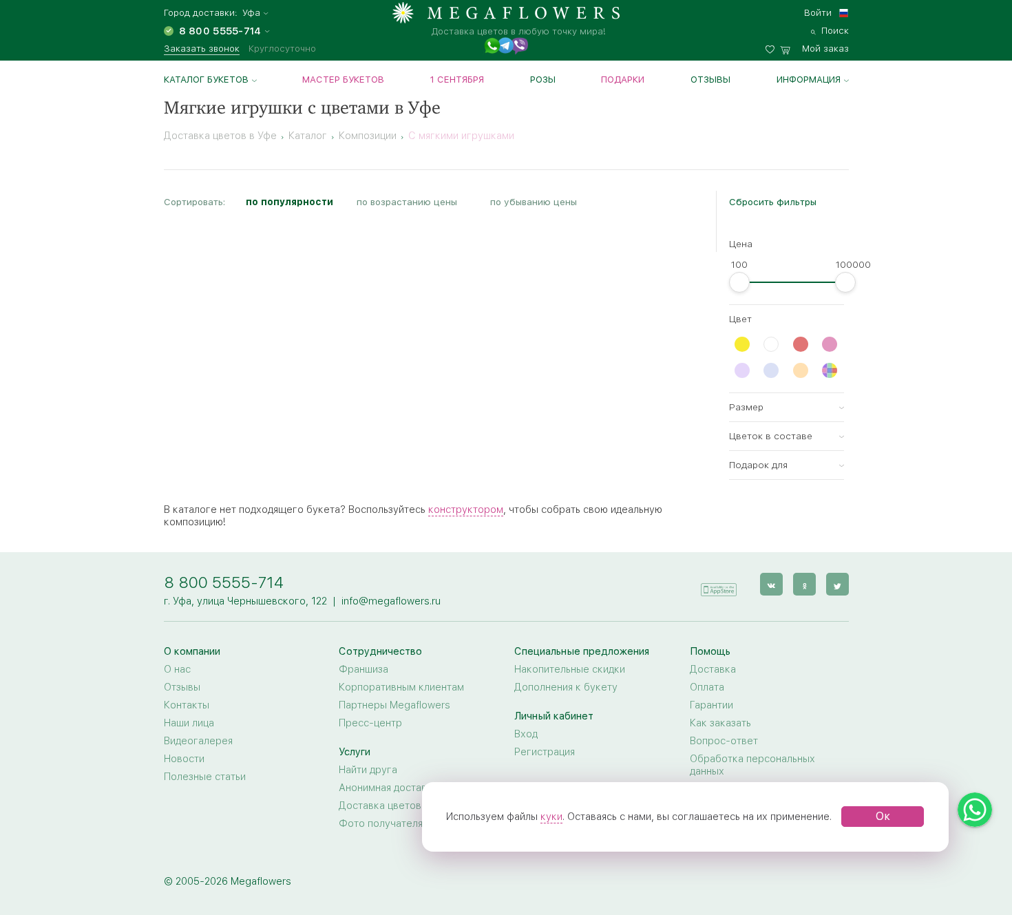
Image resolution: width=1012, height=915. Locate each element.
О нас (177, 669)
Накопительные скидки (569, 669)
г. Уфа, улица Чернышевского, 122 (245, 601)
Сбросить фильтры (772, 201)
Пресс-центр (370, 723)
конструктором (465, 509)
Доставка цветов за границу (407, 805)
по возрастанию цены (407, 201)
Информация (809, 79)
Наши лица (189, 723)
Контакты (186, 705)
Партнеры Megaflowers (394, 705)
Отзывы (710, 79)
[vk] (771, 584)
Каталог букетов (206, 79)
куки (551, 816)
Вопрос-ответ (724, 741)
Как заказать (720, 723)
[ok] (804, 584)
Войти (818, 12)
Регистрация (544, 752)
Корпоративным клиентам (401, 687)
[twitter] (837, 584)
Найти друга (368, 770)
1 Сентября (457, 79)
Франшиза (363, 669)
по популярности (289, 201)
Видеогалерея (198, 741)
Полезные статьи (205, 776)
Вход (526, 734)
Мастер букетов (343, 79)
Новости (184, 759)
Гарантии (711, 705)
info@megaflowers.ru (391, 601)
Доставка (713, 669)
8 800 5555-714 (224, 582)
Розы (543, 79)
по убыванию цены (533, 201)
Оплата (707, 687)
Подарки (622, 79)
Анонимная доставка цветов (406, 787)
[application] (719, 583)
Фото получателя (381, 823)
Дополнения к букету (566, 687)
